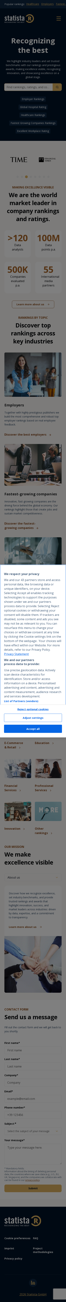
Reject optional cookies (33, 709)
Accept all (33, 728)
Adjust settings (33, 718)
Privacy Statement (16, 654)
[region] (33, 651)
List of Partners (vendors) (21, 701)
